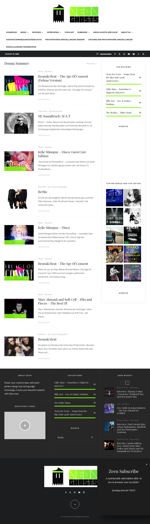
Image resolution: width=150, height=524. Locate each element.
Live (118, 404)
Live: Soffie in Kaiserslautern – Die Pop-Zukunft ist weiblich (131, 410)
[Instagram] (124, 54)
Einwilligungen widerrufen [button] (21, 47)
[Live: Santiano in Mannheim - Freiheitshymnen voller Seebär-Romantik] (114, 198)
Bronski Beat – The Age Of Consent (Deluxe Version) (63, 78)
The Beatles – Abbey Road (118, 112)
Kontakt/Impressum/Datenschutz (24, 39)
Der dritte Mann (62, 402)
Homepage (11, 32)
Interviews (53, 32)
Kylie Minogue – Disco (54, 227)
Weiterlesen (44, 99)
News (23, 32)
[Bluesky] (133, 54)
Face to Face (122, 387)
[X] (119, 54)
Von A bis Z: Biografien (57, 187)
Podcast (69, 32)
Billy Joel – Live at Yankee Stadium (71, 394)
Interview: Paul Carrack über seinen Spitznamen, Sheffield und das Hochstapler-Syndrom (131, 428)
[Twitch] (84, 492)
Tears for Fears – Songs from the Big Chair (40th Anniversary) (120, 77)
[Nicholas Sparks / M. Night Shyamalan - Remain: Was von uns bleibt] (132, 255)
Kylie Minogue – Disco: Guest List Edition (62, 154)
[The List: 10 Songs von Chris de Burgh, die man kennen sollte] (114, 217)
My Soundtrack (55, 111)
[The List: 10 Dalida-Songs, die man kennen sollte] (132, 198)
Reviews (36, 32)
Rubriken (82, 32)
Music (40, 71)
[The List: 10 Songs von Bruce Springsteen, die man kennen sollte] (114, 236)
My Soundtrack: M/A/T (54, 116)
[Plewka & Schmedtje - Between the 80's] (132, 217)
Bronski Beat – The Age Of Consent (63, 263)
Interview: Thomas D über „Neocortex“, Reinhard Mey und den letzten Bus (130, 394)
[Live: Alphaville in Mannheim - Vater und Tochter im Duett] (132, 273)
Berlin (42, 192)
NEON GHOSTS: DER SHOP (105, 32)
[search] (92, 437)
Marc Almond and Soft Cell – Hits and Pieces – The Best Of (65, 301)
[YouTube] (128, 54)
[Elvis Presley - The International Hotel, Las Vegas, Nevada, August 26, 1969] (114, 273)
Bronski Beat (47, 339)
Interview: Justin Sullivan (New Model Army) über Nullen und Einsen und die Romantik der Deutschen (130, 447)
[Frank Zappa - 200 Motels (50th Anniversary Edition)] (114, 255)
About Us (126, 32)
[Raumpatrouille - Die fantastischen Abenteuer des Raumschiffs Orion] (132, 236)
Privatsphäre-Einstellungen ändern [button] (65, 39)
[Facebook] (115, 54)
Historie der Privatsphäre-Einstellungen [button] (110, 39)
